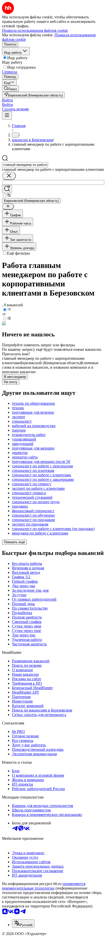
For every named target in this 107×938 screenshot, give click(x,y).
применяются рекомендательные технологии (43, 886)
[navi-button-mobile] (7, 115)
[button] (7, 100)
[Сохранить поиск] (7, 189)
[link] (10, 89)
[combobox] (25, 164)
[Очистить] (9, 176)
